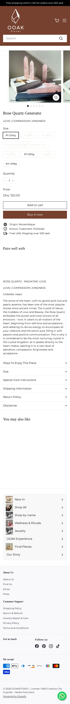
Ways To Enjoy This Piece (19, 363)
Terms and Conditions (16, 628)
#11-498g (11, 163)
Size (5, 371)
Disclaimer (10, 405)
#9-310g (47, 154)
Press (6, 594)
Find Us (7, 584)
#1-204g (11, 135)
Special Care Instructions (19, 380)
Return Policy (12, 397)
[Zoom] (56, 97)
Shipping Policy (12, 608)
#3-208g (28, 135)
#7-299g (29, 154)
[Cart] (57, 20)
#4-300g (46, 135)
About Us (8, 579)
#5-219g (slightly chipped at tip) (26, 144)
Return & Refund (12, 613)
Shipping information (17, 388)
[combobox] (35, 38)
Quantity (9, 173)
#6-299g (11, 154)
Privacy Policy (11, 623)
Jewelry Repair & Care (15, 618)
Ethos (6, 589)
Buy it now (35, 214)
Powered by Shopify (14, 696)
